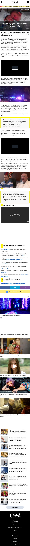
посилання (6, 249)
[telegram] (15, 287)
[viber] (25, 287)
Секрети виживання (7, 6)
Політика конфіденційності (15, 527)
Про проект (15, 535)
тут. (23, 255)
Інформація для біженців (18, 6)
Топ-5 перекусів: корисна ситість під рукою (13, 283)
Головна (15, 524)
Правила (15, 533)
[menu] (28, 2)
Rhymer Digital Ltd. (15, 544)
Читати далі (15, 507)
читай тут (5, 264)
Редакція (15, 538)
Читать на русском (24, 9)
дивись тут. (5, 268)
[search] (1, 2)
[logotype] (15, 2)
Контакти (15, 541)
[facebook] (5, 287)
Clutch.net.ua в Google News (16, 292)
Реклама (15, 530)
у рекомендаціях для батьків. (14, 259)
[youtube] (16, 521)
